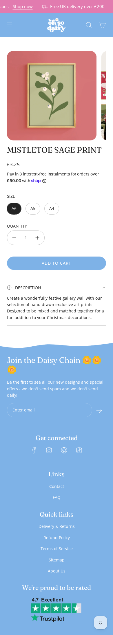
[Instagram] (49, 450)
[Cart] (103, 25)
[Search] (89, 25)
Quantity (17, 226)
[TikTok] (79, 450)
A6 (14, 208)
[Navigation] (9, 25)
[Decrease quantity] (14, 238)
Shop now (21, 6)
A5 (32, 208)
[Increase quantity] (37, 238)
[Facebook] (34, 450)
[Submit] (99, 410)
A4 (51, 208)
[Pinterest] (64, 450)
